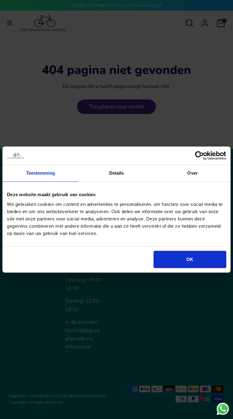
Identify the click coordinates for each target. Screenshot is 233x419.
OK (189, 259)
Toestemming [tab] (40, 173)
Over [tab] (192, 173)
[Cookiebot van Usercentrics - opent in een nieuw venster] (199, 155)
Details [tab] (116, 173)
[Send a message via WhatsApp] (223, 409)
